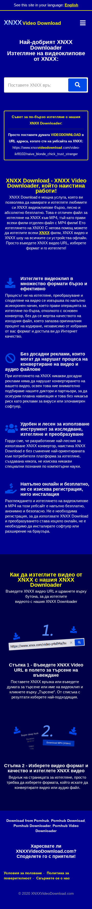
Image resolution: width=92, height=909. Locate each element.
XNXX (44, 233)
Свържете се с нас (53, 878)
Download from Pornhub (27, 821)
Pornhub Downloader (32, 826)
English (71, 5)
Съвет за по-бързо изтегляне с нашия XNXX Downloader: (46, 120)
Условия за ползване (23, 873)
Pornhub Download (68, 821)
